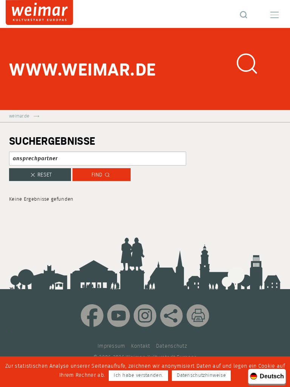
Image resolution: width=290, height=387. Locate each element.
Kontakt (140, 346)
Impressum (111, 346)
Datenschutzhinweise (201, 375)
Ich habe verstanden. (138, 375)
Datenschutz (171, 346)
